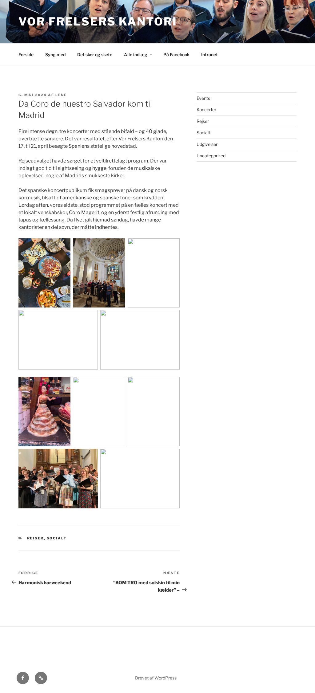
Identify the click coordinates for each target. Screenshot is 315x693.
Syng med (55, 54)
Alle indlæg (135, 54)
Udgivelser (207, 144)
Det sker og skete (94, 54)
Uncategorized (211, 155)
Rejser (35, 538)
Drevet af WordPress (156, 677)
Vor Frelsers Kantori (97, 21)
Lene (61, 95)
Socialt (57, 538)
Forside (26, 54)
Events (203, 98)
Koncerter (206, 109)
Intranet (209, 54)
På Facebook (176, 54)
